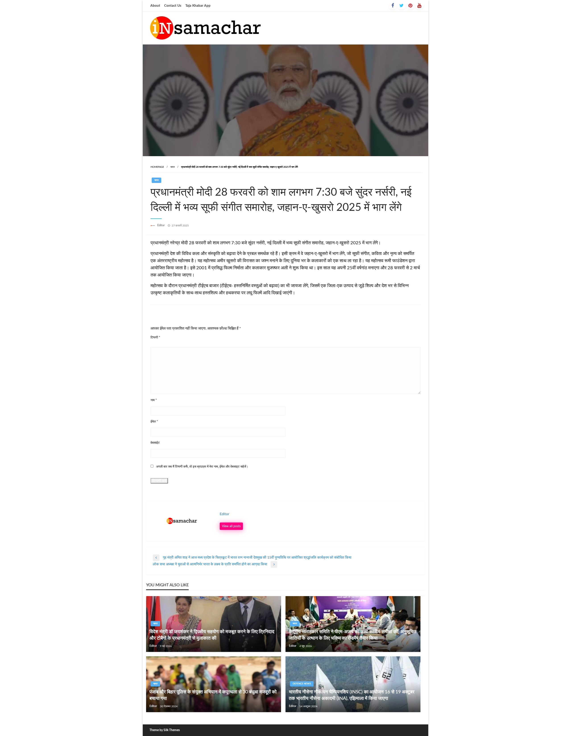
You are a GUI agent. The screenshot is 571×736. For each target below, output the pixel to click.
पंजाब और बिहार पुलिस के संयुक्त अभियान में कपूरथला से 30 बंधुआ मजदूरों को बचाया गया (213, 695)
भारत (172, 167)
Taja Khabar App (198, 5)
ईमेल (154, 421)
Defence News (302, 683)
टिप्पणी (155, 337)
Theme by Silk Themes (164, 730)
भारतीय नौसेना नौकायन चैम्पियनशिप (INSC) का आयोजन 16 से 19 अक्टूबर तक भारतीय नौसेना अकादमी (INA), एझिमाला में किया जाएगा (351, 695)
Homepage (157, 167)
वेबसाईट (155, 442)
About (155, 5)
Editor (161, 225)
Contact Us (172, 5)
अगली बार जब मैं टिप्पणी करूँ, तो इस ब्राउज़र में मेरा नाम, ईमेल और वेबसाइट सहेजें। (202, 466)
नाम (154, 400)
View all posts (231, 526)
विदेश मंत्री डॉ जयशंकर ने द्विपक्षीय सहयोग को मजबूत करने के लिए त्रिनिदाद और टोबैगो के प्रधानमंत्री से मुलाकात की (211, 635)
